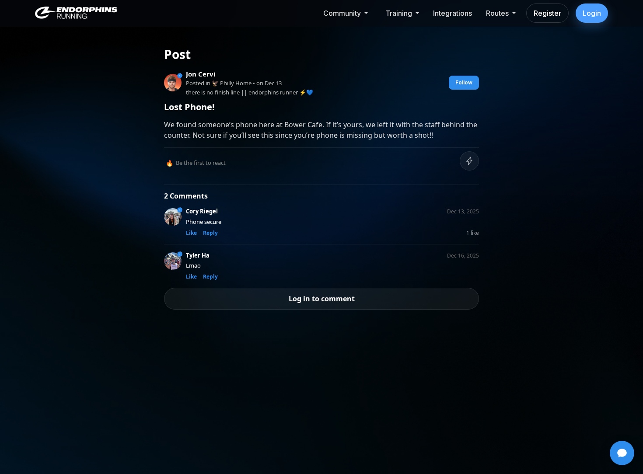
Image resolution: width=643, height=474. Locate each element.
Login (592, 13)
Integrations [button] (452, 13)
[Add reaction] (469, 161)
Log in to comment (322, 298)
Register (547, 13)
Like (191, 233)
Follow (463, 82)
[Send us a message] (622, 453)
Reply (210, 233)
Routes (497, 13)
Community (342, 13)
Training (398, 13)
